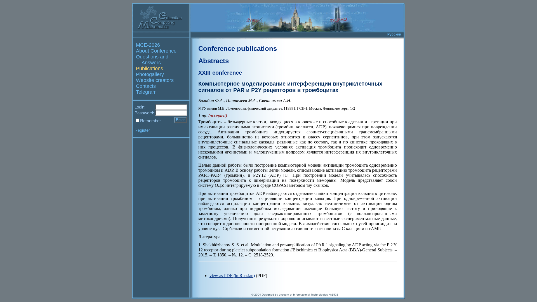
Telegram (146, 92)
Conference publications (237, 48)
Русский (394, 34)
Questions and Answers (152, 59)
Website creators (155, 80)
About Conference (156, 51)
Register (142, 130)
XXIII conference (220, 73)
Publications (149, 68)
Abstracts (213, 61)
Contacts (146, 86)
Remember (150, 120)
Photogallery (150, 74)
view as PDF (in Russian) (232, 275)
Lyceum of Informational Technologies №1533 (308, 294)
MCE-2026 (148, 45)
